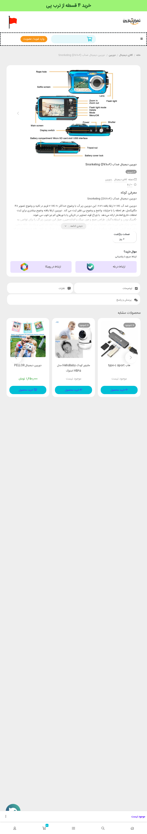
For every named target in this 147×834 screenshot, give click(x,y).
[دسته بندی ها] (73, 828)
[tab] (107, 288)
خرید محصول (118, 390)
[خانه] (132, 828)
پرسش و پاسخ (124, 300)
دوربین (112, 55)
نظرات (62, 288)
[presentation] (18, 113)
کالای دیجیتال (126, 55)
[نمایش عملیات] (6, 817)
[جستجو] (103, 828)
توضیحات (128, 288)
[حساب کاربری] (14, 828)
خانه (138, 55)
